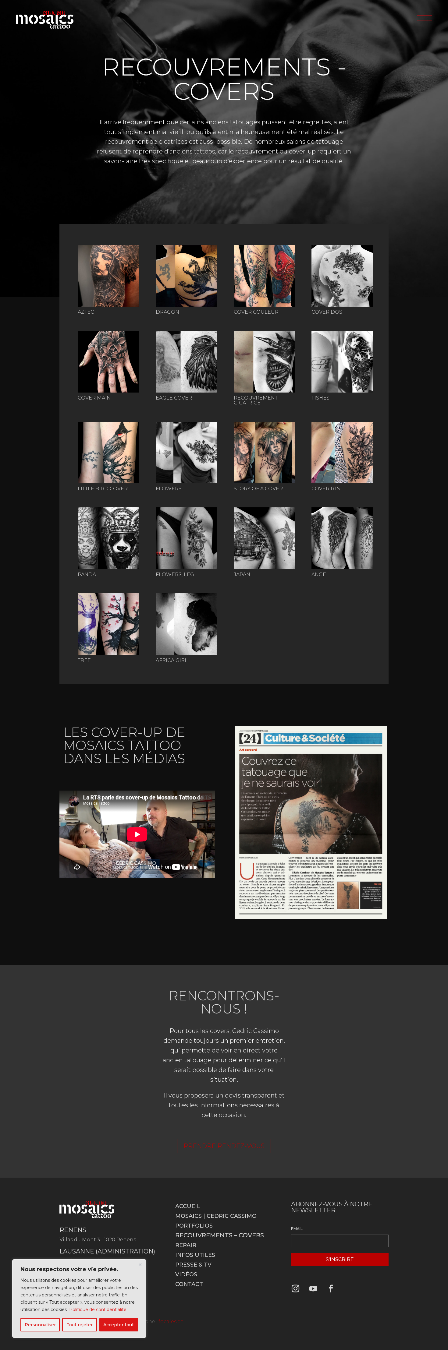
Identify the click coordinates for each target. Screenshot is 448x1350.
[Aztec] (108, 276)
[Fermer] (140, 1264)
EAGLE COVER (174, 398)
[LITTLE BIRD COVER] (108, 452)
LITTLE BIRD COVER (103, 489)
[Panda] (108, 538)
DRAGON (167, 312)
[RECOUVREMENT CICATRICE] (264, 362)
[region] (79, 1298)
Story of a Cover (258, 489)
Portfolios (194, 1225)
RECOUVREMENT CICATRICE (256, 400)
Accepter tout (118, 1324)
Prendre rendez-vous (224, 1146)
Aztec (86, 312)
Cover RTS (325, 489)
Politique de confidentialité (97, 1309)
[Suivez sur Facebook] (331, 1288)
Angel (320, 574)
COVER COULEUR (256, 312)
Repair (185, 1245)
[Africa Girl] (186, 624)
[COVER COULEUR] (264, 276)
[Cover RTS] (342, 452)
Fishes (320, 398)
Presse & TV (193, 1264)
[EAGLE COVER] (186, 362)
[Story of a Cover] (264, 452)
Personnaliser (40, 1324)
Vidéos (186, 1274)
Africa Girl (172, 660)
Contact (189, 1284)
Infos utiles (195, 1255)
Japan (242, 574)
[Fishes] (342, 362)
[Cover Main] (108, 362)
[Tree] (108, 624)
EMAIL (297, 1228)
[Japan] (264, 538)
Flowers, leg (175, 574)
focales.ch (171, 1321)
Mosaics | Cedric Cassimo (216, 1216)
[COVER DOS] (342, 276)
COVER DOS (326, 312)
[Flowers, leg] (186, 538)
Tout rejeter (79, 1324)
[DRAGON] (186, 276)
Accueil (187, 1206)
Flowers (169, 489)
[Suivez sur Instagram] (295, 1288)
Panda (87, 574)
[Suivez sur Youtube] (313, 1288)
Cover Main (94, 398)
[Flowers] (186, 452)
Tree (84, 660)
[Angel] (342, 538)
